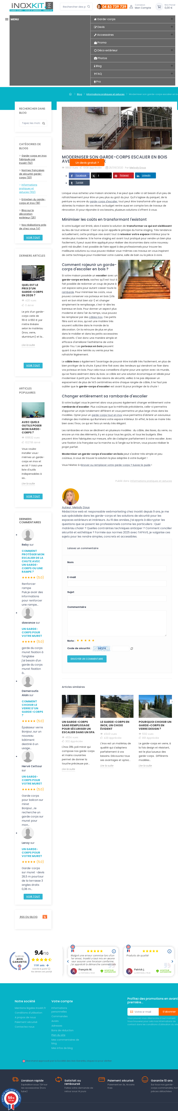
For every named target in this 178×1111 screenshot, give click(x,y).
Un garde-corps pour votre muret (32, 632)
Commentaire (76, 607)
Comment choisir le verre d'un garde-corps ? (32, 708)
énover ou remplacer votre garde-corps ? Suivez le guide (116, 465)
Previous (20, 312)
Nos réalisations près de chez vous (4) (32, 226)
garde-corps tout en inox (107, 415)
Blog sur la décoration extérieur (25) (27, 214)
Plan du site (58, 1035)
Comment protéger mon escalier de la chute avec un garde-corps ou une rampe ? (33, 561)
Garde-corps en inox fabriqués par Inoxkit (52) (33, 159)
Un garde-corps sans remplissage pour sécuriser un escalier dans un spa (78, 727)
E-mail (71, 577)
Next (46, 312)
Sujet (70, 592)
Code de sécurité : (79, 648)
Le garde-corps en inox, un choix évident (114, 725)
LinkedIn (146, 175)
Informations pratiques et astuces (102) (28, 188)
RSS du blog (28, 917)
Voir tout (33, 237)
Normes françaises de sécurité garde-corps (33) (31, 174)
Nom (70, 562)
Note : (71, 641)
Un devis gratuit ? (87, 163)
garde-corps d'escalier (103, 201)
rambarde (68, 292)
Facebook (81, 175)
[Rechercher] (89, 7)
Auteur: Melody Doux (76, 507)
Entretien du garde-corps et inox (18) (32, 201)
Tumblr (79, 182)
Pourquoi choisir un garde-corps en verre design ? (155, 725)
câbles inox (96, 317)
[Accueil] (70, 94)
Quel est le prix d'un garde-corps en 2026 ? (32, 290)
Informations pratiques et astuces (151, 481)
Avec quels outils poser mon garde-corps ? (32, 427)
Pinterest (124, 175)
